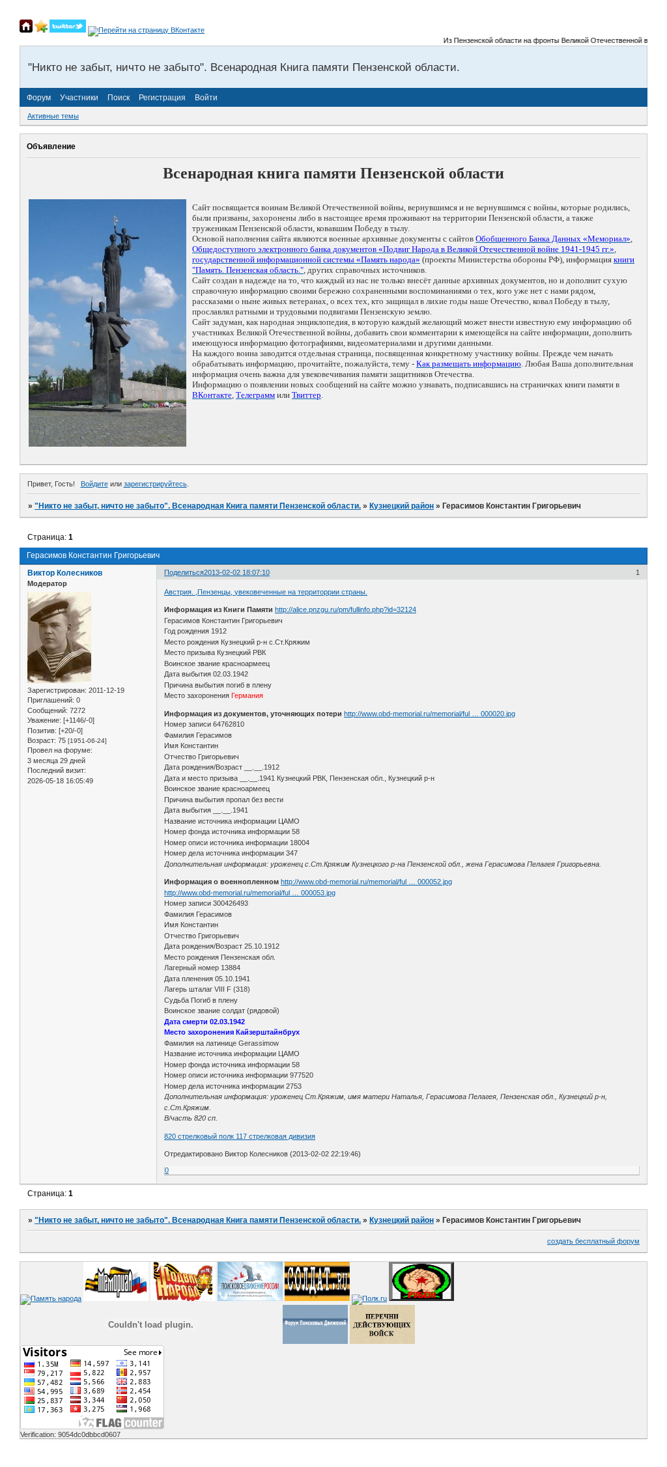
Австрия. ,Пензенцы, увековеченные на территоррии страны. (265, 592)
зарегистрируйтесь (155, 484)
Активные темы (53, 116)
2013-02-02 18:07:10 (237, 572)
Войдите (94, 484)
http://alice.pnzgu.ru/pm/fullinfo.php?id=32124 (345, 609)
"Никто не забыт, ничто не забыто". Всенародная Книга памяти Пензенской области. (198, 505)
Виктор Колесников (64, 573)
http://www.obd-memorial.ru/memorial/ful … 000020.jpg (429, 714)
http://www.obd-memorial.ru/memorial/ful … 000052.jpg (366, 882)
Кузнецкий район (401, 505)
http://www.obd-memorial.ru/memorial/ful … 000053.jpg (249, 893)
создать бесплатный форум (593, 1241)
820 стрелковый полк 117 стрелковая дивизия (239, 1136)
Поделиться (184, 572)
